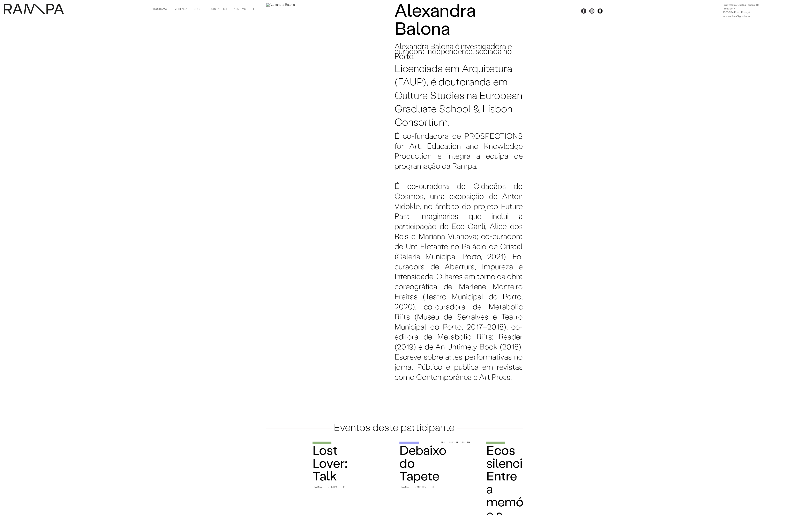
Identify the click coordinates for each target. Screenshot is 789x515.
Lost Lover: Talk (330, 464)
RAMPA (318, 487)
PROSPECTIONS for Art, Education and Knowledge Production (458, 146)
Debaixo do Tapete (417, 464)
